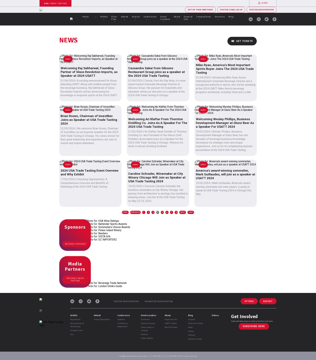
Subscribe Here (254, 326)
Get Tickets (244, 41)
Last (191, 212)
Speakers (121, 319)
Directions (145, 319)
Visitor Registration (261, 10)
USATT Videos (171, 323)
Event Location (165, 17)
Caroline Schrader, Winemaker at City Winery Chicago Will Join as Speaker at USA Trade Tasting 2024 (156, 177)
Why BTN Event (171, 327)
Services (220, 16)
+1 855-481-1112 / (160, 356)
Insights (191, 319)
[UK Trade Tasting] (51, 315)
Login (264, 3)
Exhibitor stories (195, 339)
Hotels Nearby (147, 338)
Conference (150, 16)
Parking (144, 334)
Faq (71, 334)
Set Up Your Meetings (200, 10)
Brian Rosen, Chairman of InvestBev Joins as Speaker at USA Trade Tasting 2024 (89, 119)
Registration (75, 319)
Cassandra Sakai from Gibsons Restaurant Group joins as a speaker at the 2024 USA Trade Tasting (156, 72)
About (177, 16)
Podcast (191, 335)
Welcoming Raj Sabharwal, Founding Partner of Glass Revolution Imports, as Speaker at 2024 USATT (89, 72)
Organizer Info (171, 319)
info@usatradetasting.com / (134, 356)
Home (85, 16)
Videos (191, 331)
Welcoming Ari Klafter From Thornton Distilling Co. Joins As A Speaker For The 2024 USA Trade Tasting (157, 123)
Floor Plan (114, 17)
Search (136, 16)
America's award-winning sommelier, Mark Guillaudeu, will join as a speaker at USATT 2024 (225, 174)
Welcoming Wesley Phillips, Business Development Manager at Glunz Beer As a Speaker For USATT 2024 (225, 123)
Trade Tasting (55, 3)
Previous (135, 212)
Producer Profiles (195, 323)
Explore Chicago (148, 323)
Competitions (203, 16)
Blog (231, 16)
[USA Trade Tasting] (51, 303)
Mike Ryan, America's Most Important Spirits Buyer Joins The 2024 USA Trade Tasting (225, 68)
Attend (124, 16)
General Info (188, 17)
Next (182, 212)
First (125, 212)
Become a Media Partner (75, 279)
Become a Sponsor (75, 244)
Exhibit (104, 16)
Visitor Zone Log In (231, 10)
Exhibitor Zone (76, 330)
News (190, 327)
